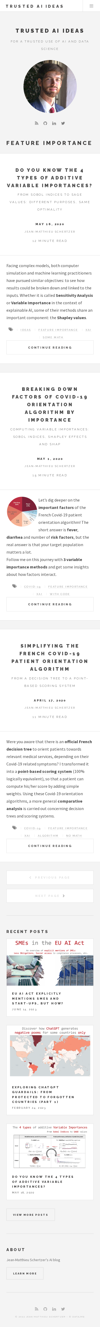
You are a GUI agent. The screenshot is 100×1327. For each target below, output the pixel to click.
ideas (26, 329)
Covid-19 (32, 586)
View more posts (30, 1214)
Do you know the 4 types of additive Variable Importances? (50, 177)
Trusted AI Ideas (35, 6)
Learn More (25, 1273)
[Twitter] (63, 123)
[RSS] (36, 123)
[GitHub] (45, 123)
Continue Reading (50, 347)
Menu (91, 6)
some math (53, 337)
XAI (88, 329)
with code (60, 594)
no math (74, 835)
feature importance (58, 329)
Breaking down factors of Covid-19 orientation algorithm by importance (50, 404)
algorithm (48, 835)
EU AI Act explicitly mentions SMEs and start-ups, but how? (38, 998)
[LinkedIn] (54, 123)
